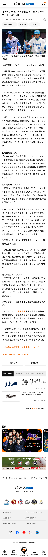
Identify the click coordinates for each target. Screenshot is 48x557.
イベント (23, 24)
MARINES (12, 354)
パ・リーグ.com (8, 478)
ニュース (34, 24)
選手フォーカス (9, 24)
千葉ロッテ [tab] (30, 373)
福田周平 (21, 311)
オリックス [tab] (41, 373)
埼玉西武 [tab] (19, 373)
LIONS (4, 354)
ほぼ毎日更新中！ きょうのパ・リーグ (21, 346)
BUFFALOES (23, 354)
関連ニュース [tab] (7, 373)
